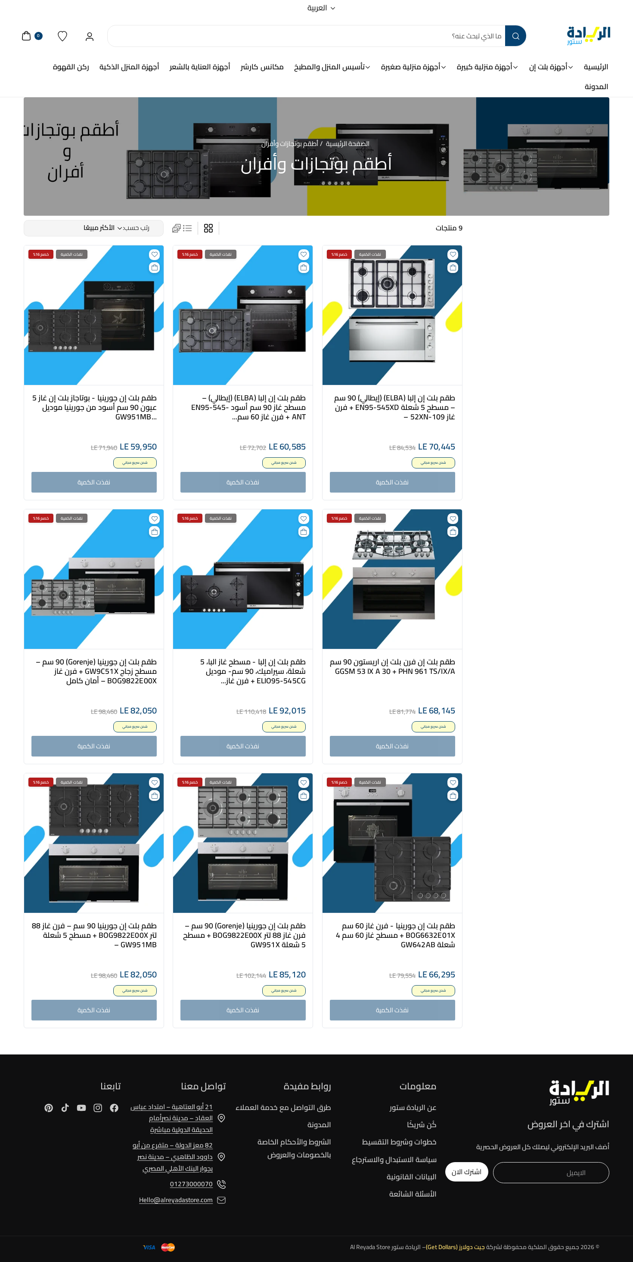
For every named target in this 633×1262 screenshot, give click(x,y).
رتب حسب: (136, 227)
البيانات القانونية (412, 1177)
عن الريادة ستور (413, 1107)
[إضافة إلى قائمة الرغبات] (452, 254)
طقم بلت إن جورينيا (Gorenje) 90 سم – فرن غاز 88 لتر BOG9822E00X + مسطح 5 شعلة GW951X (244, 935)
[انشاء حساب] (90, 36)
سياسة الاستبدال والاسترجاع (394, 1159)
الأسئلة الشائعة (413, 1194)
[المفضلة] (63, 36)
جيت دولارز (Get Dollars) (455, 1247)
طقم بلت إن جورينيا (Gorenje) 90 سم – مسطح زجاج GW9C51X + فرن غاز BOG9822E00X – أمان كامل (96, 671)
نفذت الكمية (392, 482)
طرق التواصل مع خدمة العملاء (283, 1107)
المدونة (319, 1125)
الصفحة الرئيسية (347, 143)
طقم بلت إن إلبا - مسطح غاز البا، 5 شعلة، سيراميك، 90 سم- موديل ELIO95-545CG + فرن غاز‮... (253, 671)
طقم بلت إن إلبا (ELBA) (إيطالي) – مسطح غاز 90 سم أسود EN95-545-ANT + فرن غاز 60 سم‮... (248, 407)
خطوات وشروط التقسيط (399, 1142)
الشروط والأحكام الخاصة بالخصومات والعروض (294, 1148)
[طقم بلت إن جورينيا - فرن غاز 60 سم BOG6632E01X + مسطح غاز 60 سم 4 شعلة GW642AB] (392, 843)
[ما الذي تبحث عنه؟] (515, 35)
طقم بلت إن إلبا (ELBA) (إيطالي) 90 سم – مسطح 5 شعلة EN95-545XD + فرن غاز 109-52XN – (394, 407)
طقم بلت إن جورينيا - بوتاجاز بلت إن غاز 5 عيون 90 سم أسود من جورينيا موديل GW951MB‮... (94, 407)
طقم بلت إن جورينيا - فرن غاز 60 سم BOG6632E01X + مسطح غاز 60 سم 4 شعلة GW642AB (395, 935)
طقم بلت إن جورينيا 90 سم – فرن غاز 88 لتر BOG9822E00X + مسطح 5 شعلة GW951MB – (94, 935)
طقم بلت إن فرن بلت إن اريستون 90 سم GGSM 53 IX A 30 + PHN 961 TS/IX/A (392, 666)
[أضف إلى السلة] (452, 267)
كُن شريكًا (422, 1125)
